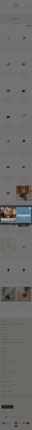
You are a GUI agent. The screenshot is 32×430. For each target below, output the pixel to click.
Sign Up (24, 217)
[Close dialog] (30, 208)
